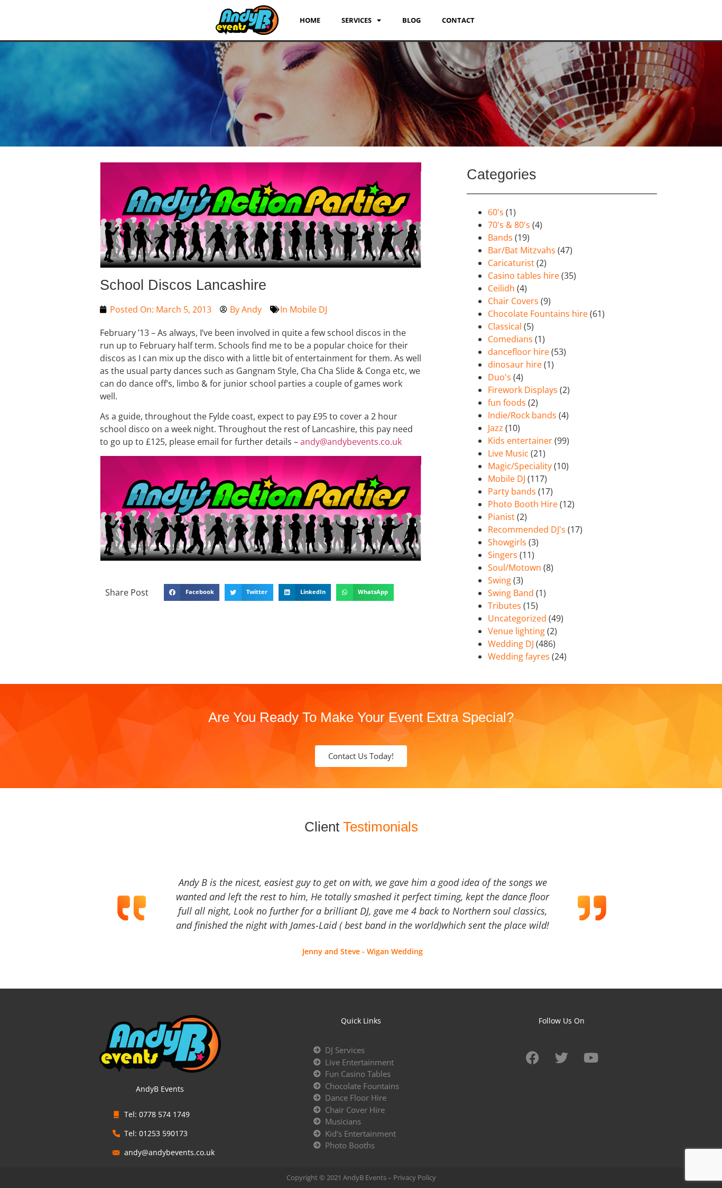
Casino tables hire (523, 275)
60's (496, 212)
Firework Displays (523, 390)
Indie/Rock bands (522, 415)
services (356, 20)
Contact (458, 20)
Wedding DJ (511, 644)
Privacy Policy (414, 1177)
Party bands (512, 491)
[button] (191, 592)
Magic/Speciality (520, 466)
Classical (505, 326)
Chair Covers (513, 301)
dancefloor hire (518, 352)
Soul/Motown (514, 567)
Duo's (499, 377)
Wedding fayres (519, 656)
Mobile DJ (308, 309)
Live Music (508, 453)
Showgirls (507, 542)
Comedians (510, 339)
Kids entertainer (520, 440)
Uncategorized (517, 618)
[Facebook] (533, 1057)
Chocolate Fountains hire (538, 313)
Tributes (504, 605)
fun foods (507, 402)
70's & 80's (509, 225)
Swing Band (511, 593)
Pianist (501, 517)
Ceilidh (501, 288)
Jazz (495, 428)
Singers (502, 555)
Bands (500, 237)
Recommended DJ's (527, 529)
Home (310, 20)
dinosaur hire (515, 364)
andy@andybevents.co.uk (351, 441)
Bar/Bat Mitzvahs (522, 250)
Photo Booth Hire (523, 504)
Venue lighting (516, 631)
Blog (411, 20)
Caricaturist (511, 263)
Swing (499, 580)
